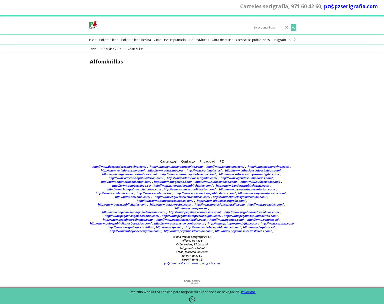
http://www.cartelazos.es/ (154, 193)
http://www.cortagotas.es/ (204, 170)
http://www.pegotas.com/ (227, 219)
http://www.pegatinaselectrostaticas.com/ (243, 231)
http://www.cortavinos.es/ (165, 170)
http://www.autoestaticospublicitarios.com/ (183, 185)
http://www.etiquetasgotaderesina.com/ (239, 197)
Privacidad (248, 292)
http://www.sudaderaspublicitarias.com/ (213, 227)
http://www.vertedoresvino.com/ (123, 170)
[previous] (290, 40)
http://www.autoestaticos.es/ (131, 185)
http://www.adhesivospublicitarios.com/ (136, 178)
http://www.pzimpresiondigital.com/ (232, 223)
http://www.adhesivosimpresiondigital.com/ (249, 174)
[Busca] (293, 27)
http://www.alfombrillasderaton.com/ (126, 182)
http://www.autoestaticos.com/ (216, 182)
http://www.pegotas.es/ (263, 219)
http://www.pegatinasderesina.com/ (188, 231)
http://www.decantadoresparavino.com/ (119, 166)
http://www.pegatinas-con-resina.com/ (195, 212)
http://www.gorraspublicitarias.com (122, 204)
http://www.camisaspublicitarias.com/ (190, 189)
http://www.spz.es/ (168, 227)
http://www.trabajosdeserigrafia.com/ (135, 231)
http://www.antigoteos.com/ (225, 166)
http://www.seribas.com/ (277, 223)
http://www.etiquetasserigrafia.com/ (221, 200)
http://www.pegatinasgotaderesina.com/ (132, 216)
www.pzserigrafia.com (206, 263)
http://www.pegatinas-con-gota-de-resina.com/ (133, 212)
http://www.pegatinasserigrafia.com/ (181, 219)
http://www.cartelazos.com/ (114, 193)
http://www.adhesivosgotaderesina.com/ (188, 174)
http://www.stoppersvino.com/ (268, 166)
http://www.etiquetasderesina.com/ (262, 193)
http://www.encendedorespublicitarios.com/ (206, 193)
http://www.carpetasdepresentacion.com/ (247, 189)
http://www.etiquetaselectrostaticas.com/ (182, 197)
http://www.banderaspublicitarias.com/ (242, 185)
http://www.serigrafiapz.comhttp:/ (130, 227)
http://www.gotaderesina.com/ (170, 204)
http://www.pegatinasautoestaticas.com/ (129, 174)
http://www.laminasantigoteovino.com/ (176, 166)
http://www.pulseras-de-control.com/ (179, 223)
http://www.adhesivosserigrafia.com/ (192, 178)
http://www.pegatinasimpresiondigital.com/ (191, 216)
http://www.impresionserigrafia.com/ (220, 204)
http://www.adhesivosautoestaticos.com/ (253, 170)
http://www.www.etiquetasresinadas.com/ (165, 200)
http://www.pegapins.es (191, 208)
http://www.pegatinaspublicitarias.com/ (251, 216)
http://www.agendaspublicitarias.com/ (247, 178)
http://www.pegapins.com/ (266, 204)
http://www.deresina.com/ (132, 197)
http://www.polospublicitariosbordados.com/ (121, 223)
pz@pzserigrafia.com (351, 6)
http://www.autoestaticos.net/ (260, 182)
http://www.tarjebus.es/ (259, 227)
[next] (294, 40)
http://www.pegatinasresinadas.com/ (128, 219)
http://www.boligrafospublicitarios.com (134, 189)
